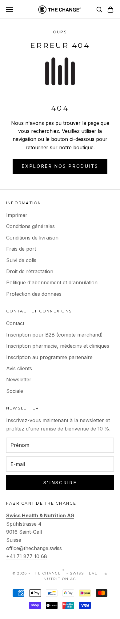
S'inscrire (60, 482)
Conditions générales (30, 226)
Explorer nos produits (60, 166)
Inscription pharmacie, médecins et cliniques (57, 346)
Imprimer (16, 215)
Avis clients (19, 368)
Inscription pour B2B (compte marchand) (54, 335)
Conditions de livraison (32, 238)
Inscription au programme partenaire (49, 357)
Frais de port (21, 249)
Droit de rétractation (29, 271)
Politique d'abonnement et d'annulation (52, 282)
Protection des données (34, 294)
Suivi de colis (21, 260)
